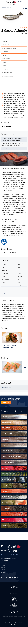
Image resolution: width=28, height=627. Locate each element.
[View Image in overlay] (12, 367)
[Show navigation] (26, 8)
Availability (4, 41)
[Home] (14, 3)
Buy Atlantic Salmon (7, 72)
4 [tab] (26, 27)
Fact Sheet (4, 69)
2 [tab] (22, 27)
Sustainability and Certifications (9, 48)
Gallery (4, 65)
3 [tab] (24, 27)
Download (5, 387)
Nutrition (4, 55)
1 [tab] (20, 27)
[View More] (25, 340)
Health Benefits (6, 58)
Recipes (4, 62)
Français (4, 7)
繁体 (11, 7)
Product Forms (5, 44)
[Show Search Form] (22, 8)
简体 (8, 7)
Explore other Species (7, 76)
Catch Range (5, 51)
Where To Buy (6, 402)
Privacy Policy (14, 624)
